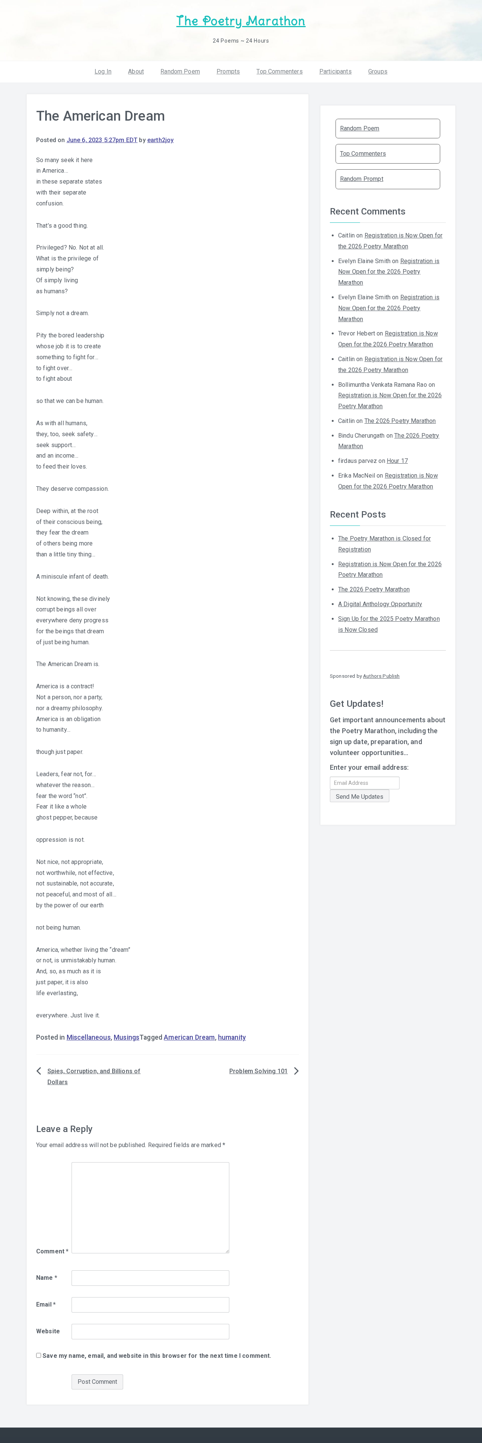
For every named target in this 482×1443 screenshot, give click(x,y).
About (136, 71)
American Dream (189, 1037)
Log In (103, 71)
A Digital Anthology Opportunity (380, 604)
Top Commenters (279, 71)
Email (46, 1304)
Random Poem (180, 71)
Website (48, 1331)
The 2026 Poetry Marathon (400, 420)
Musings (126, 1037)
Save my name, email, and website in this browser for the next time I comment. (157, 1355)
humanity (232, 1037)
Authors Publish (381, 676)
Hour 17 (397, 460)
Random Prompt (361, 178)
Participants (335, 71)
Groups (377, 71)
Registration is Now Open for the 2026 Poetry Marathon (388, 271)
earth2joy (160, 140)
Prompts (228, 71)
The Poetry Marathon (240, 21)
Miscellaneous (89, 1037)
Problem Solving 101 (258, 1071)
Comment (52, 1251)
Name (46, 1277)
